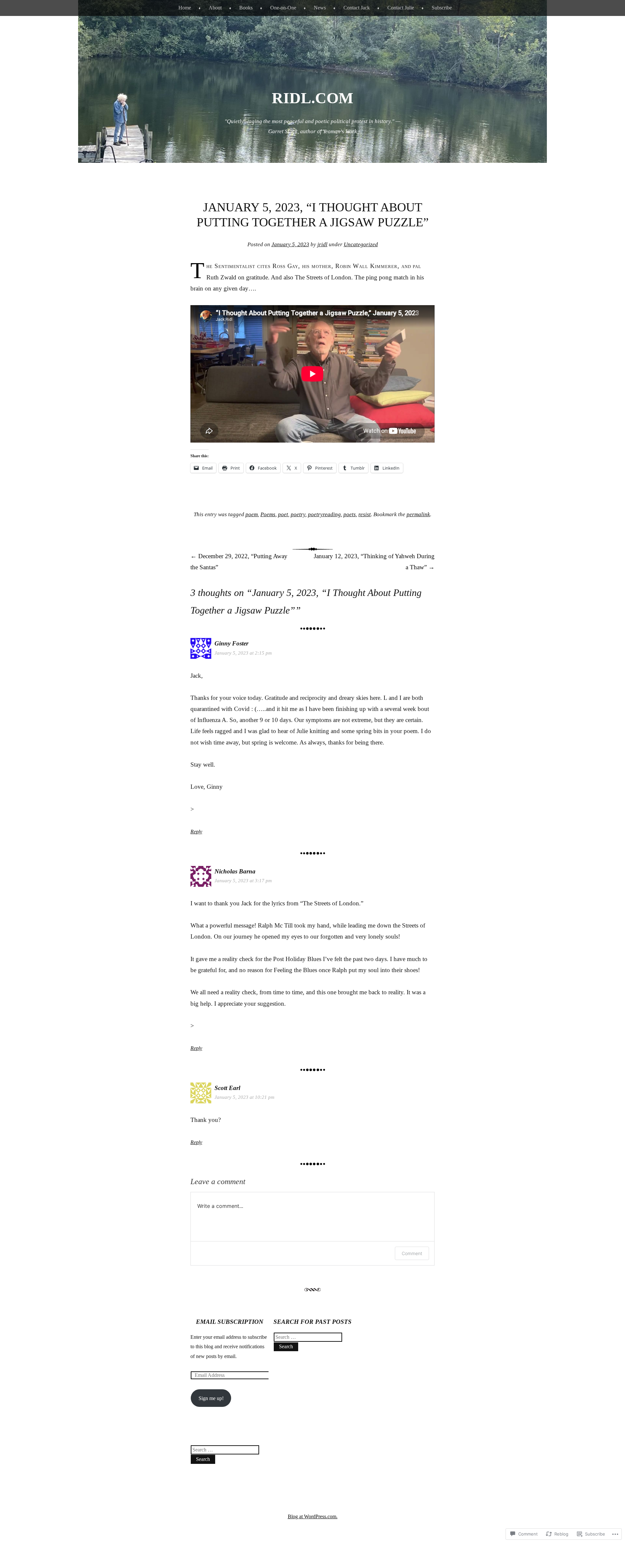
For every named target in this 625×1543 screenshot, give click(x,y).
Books (246, 7)
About (215, 7)
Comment (412, 1253)
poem (251, 514)
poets (349, 514)
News (320, 7)
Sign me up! (211, 1398)
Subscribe (442, 7)
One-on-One (283, 7)
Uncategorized (361, 244)
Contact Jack (356, 7)
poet (283, 514)
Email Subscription (229, 1321)
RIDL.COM (312, 97)
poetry (298, 514)
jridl (322, 244)
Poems (267, 514)
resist (364, 514)
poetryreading (324, 514)
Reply (196, 831)
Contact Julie (400, 7)
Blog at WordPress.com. (313, 1516)
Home (184, 7)
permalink (418, 514)
